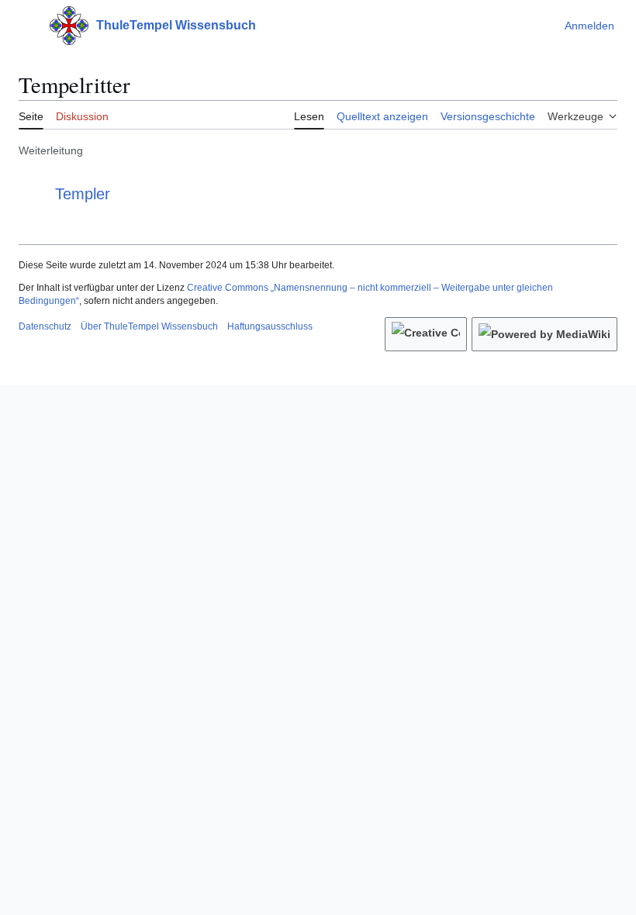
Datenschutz (45, 326)
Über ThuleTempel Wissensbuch (149, 326)
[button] (26, 26)
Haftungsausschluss (270, 326)
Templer (82, 193)
